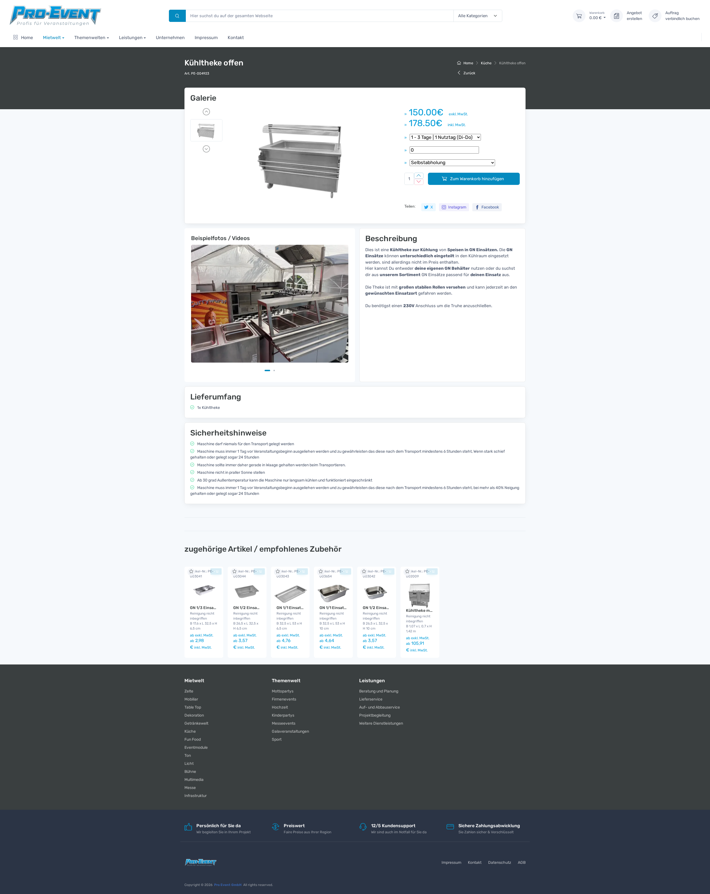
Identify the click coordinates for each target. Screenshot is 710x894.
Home (26, 37)
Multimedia (194, 779)
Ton (187, 755)
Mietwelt (52, 37)
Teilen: (410, 206)
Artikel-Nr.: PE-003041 (202, 573)
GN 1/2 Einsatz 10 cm (382, 607)
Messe (190, 787)
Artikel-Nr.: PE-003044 (245, 573)
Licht (189, 763)
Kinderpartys (283, 715)
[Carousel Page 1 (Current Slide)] (267, 370)
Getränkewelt (196, 723)
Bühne (190, 771)
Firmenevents (284, 699)
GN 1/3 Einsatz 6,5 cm (210, 607)
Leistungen (131, 37)
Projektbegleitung (374, 715)
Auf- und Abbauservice (379, 707)
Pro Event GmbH (227, 885)
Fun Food (192, 739)
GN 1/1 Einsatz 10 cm (338, 607)
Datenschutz (499, 862)
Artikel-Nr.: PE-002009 (418, 573)
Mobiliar (191, 699)
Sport (277, 739)
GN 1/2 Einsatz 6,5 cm (253, 607)
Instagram (456, 207)
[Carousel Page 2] (274, 370)
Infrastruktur (195, 795)
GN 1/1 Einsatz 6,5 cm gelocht (304, 607)
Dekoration (194, 715)
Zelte (188, 691)
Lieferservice (370, 699)
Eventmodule (196, 747)
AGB (522, 862)
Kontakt (236, 37)
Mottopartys (282, 691)
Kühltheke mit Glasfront (428, 610)
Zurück (469, 73)
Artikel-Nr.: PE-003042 (374, 573)
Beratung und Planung (378, 691)
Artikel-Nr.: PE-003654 (331, 573)
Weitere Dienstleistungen (381, 723)
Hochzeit (280, 707)
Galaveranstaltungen (290, 731)
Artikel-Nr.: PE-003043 (288, 573)
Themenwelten (89, 37)
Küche (486, 63)
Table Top (192, 707)
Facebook (490, 207)
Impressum (206, 37)
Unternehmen (170, 37)
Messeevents (283, 723)
